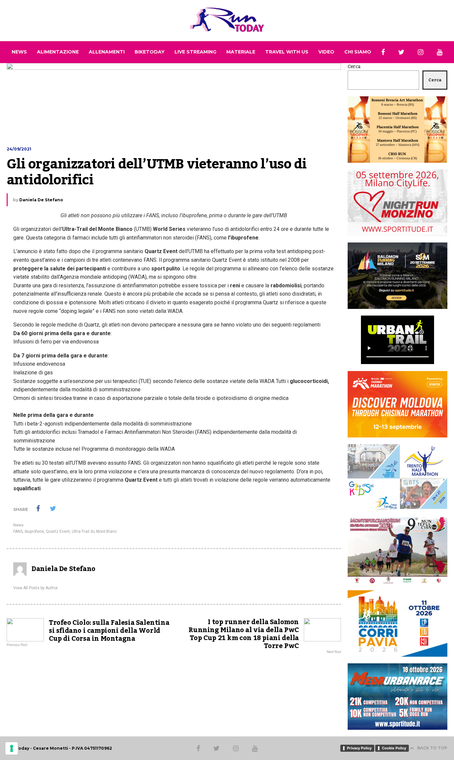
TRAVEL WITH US (286, 52)
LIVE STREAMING (195, 52)
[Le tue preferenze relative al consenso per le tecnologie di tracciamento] (11, 748)
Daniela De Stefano (41, 199)
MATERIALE (240, 52)
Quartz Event (58, 531)
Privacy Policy (359, 748)
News (18, 525)
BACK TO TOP (432, 747)
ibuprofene (34, 531)
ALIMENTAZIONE (58, 52)
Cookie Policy (394, 748)
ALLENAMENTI (107, 52)
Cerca (354, 66)
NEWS (19, 52)
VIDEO (326, 52)
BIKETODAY (150, 52)
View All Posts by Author (35, 588)
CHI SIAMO (357, 52)
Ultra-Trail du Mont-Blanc (94, 531)
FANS (18, 531)
